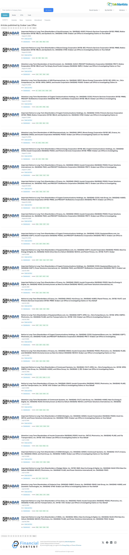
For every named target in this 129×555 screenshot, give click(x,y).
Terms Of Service (76, 545)
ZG (48, 377)
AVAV (37, 41)
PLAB (44, 325)
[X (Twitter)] (103, 544)
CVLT (37, 377)
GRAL (37, 527)
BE (36, 58)
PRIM (41, 41)
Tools (29, 15)
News (21, 20)
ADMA (37, 426)
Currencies (29, 20)
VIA (47, 325)
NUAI (44, 260)
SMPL (48, 74)
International (38, 20)
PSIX (48, 175)
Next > (34, 28)
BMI (37, 478)
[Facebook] (107, 544)
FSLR (37, 510)
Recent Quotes (93, 10)
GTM (44, 494)
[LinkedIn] (111, 544)
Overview (14, 20)
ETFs (21, 15)
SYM (47, 41)
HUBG (41, 207)
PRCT (41, 74)
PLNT (48, 260)
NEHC (41, 260)
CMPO (40, 90)
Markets (5, 15)
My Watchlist (108, 10)
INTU (41, 426)
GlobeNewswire (26, 41)
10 (30, 28)
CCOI (37, 106)
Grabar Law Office (28, 38)
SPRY (50, 90)
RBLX (44, 41)
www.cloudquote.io (70, 541)
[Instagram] (115, 544)
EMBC (37, 494)
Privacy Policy (65, 545)
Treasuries (47, 20)
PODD (47, 90)
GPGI (43, 90)
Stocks (14, 15)
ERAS (40, 142)
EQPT (41, 243)
